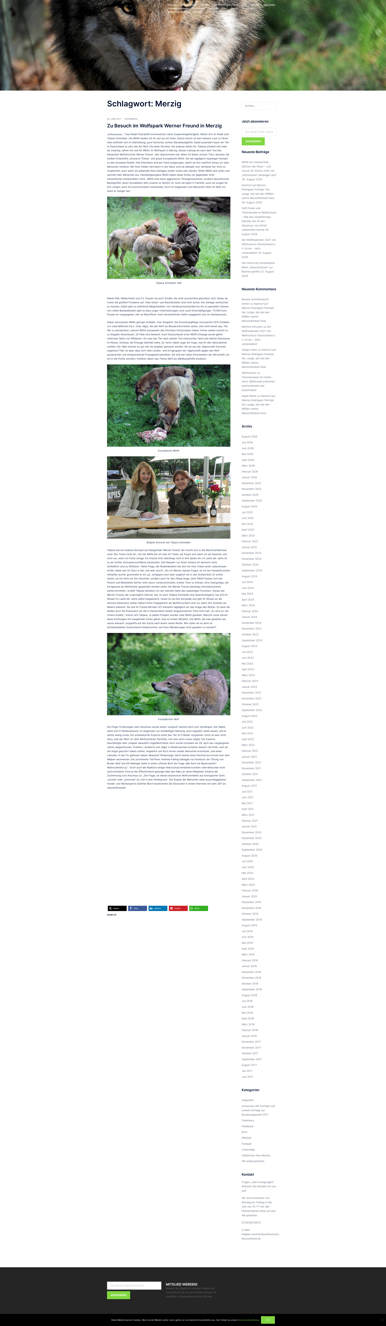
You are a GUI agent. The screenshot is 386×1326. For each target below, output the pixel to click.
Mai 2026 (247, 454)
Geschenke (269, 4)
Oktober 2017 (250, 1053)
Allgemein (248, 1100)
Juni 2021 (247, 797)
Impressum (247, 8)
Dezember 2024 (251, 552)
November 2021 (251, 768)
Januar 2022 (249, 756)
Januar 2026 (249, 477)
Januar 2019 (249, 966)
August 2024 (249, 576)
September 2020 (252, 849)
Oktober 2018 (250, 983)
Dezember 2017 (251, 1041)
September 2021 (252, 780)
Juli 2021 (247, 791)
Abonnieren (253, 141)
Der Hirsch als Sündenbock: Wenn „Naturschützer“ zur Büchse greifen (258, 267)
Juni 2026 (248, 448)
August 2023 (249, 646)
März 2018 (248, 1024)
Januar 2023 (249, 686)
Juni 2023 (248, 657)
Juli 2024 (247, 582)
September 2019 (252, 919)
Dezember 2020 (251, 832)
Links (224, 8)
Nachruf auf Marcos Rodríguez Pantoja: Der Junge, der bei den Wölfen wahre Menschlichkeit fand (258, 312)
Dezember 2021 (251, 762)
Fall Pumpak (199, 8)
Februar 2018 (250, 1030)
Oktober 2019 (250, 913)
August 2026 (249, 436)
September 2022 (252, 710)
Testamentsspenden (178, 8)
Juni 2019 (247, 936)
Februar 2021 (250, 820)
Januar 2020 (249, 896)
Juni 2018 (247, 1006)
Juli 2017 (247, 1070)
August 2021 (249, 785)
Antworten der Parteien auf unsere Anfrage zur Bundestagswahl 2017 (258, 1110)
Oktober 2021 (250, 774)
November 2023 (251, 628)
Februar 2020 (250, 890)
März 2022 (248, 744)
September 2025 (252, 500)
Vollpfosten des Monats (256, 1155)
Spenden (255, 4)
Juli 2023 (247, 651)
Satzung (206, 4)
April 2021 (248, 808)
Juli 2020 (247, 861)
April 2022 (248, 739)
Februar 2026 (250, 471)
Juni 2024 (248, 587)
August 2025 (249, 506)
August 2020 (249, 855)
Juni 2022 (248, 727)
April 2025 (248, 529)
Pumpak (247, 1143)
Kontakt (198, 12)
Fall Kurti (213, 8)
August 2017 (249, 1065)
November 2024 (251, 558)
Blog (244, 4)
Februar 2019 (250, 960)
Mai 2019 (247, 942)
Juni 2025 (248, 518)
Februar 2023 (250, 680)
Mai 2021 (247, 803)
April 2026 (248, 459)
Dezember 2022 (251, 692)
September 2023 (252, 640)
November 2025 (251, 488)
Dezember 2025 (251, 483)
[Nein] (382, 1319)
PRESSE (246, 1137)
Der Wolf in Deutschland (226, 4)
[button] (117, 908)
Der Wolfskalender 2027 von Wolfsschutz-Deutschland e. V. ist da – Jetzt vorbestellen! (259, 335)
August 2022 (249, 715)
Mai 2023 (247, 663)
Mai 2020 (247, 872)
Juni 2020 (248, 867)
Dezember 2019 (251, 902)
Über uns (172, 4)
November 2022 (251, 698)
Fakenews (248, 1120)
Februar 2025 (250, 541)
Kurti (244, 1132)
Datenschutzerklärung (179, 12)
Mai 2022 (247, 733)
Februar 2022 (250, 750)
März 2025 (248, 535)
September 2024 (252, 570)
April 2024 (248, 599)
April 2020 (248, 878)
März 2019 (248, 954)
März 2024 (248, 605)
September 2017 (252, 1059)
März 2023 (248, 675)
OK (267, 1320)
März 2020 (248, 884)
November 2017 (251, 1047)
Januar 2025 (249, 547)
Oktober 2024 (250, 564)
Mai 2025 (247, 523)
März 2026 (248, 465)
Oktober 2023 (250, 634)
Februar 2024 (250, 611)
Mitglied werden (189, 4)
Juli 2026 (247, 442)
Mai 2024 (247, 593)
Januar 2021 (249, 826)
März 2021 (248, 814)
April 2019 (248, 948)
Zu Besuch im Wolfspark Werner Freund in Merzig (164, 126)
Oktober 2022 (250, 704)
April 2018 (248, 1018)
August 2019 (249, 925)
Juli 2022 (247, 721)
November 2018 (251, 977)
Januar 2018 (249, 1036)
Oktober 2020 (250, 844)
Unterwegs (131, 119)
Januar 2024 (249, 616)
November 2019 (251, 908)
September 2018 (252, 989)
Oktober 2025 (250, 494)
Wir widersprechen (253, 1161)
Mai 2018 (247, 1012)
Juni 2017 (247, 1076)
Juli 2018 (247, 1001)
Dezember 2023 (251, 622)
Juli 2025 (247, 512)
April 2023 (248, 669)
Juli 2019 (247, 931)
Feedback (248, 1126)
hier (210, 1296)
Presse (234, 8)
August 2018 (249, 995)
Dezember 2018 (251, 972)
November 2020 (251, 838)
